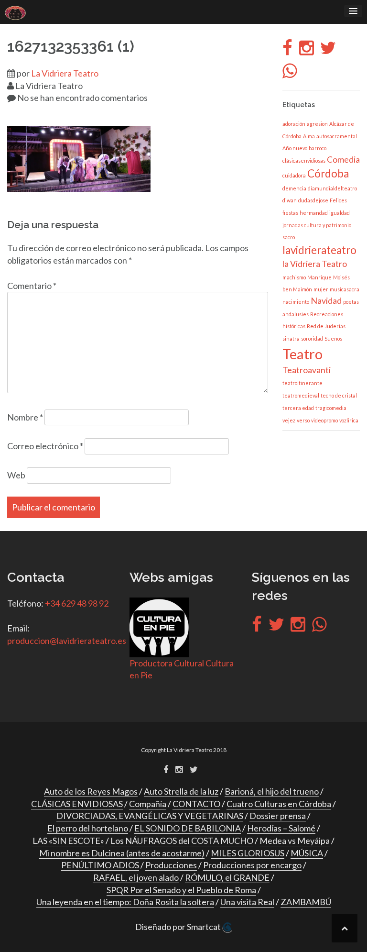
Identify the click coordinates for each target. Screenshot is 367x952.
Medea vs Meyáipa (294, 840)
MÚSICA (307, 853)
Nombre (25, 417)
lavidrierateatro (319, 250)
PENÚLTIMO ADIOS (100, 865)
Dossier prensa (277, 815)
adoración (293, 124)
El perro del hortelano (87, 828)
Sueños (333, 338)
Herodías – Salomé (281, 828)
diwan (289, 200)
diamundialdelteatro (332, 188)
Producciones (171, 865)
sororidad (312, 338)
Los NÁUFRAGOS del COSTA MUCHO (181, 840)
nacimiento (295, 302)
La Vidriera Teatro (64, 73)
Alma (309, 136)
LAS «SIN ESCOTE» (68, 840)
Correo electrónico (45, 446)
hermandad (314, 213)
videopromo (324, 420)
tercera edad (298, 408)
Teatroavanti (306, 370)
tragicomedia (330, 408)
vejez (288, 420)
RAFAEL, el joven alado (136, 877)
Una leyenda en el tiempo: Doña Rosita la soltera (125, 902)
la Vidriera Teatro (314, 264)
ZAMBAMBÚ (306, 902)
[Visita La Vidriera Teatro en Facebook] (287, 50)
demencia (294, 188)
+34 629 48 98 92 (76, 603)
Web (16, 475)
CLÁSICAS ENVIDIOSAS (77, 803)
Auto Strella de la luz (181, 791)
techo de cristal (339, 395)
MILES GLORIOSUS (247, 853)
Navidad (326, 301)
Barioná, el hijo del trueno (272, 791)
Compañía (147, 803)
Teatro (302, 353)
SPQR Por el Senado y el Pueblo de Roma (181, 890)
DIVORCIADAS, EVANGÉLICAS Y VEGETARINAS (149, 815)
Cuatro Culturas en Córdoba (279, 803)
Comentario (31, 285)
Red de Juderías (326, 326)
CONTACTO (196, 803)
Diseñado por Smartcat (178, 926)
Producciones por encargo (252, 865)
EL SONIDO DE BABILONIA (187, 828)
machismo (294, 277)
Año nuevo (294, 148)
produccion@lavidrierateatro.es (66, 640)
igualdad (339, 213)
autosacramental (336, 136)
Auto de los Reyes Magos (91, 791)
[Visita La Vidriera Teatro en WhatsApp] (289, 73)
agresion (317, 124)
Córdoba (328, 173)
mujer (320, 289)
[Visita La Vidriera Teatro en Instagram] (306, 50)
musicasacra (344, 289)
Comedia (343, 160)
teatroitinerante (302, 383)
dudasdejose (313, 200)
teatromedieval (300, 395)
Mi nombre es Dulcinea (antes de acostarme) (122, 853)
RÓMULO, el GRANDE (227, 877)
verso (303, 420)
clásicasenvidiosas (303, 160)
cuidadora (294, 175)
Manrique (319, 277)
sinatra (291, 338)
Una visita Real (247, 902)
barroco (317, 148)
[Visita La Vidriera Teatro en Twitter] (328, 50)
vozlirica (348, 420)
